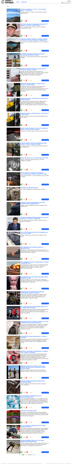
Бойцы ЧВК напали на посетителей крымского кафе (34, 157)
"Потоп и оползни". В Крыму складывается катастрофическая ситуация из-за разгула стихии (34, 173)
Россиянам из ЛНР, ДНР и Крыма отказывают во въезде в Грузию (34, 130)
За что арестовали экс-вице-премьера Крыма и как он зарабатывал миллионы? (34, 307)
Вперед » (34, 454)
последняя (30, 454)
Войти (69, 1)
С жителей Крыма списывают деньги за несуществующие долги (31, 396)
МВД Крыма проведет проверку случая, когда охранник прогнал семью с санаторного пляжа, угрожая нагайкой (33, 367)
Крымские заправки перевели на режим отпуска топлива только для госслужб (33, 69)
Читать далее (45, 20)
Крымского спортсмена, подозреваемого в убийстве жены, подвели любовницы (34, 352)
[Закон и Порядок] (7, 3)
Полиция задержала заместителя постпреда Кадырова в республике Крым (32, 441)
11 (31, 377)
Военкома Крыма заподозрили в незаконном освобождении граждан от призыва (32, 292)
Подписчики (24, 1)
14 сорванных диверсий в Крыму (29, 187)
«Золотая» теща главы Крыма (28, 410)
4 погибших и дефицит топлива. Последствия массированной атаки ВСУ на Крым (33, 54)
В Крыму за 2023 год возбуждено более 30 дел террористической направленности (33, 203)
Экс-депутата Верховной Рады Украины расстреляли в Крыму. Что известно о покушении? (35, 218)
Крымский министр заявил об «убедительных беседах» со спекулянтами (33, 84)
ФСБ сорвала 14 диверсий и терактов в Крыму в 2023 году (33, 189)
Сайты (17, 1)
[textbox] (28, 6)
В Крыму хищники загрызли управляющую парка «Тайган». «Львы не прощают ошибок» (34, 143)
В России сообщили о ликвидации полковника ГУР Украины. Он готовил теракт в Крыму (34, 24)
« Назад (20, 454)
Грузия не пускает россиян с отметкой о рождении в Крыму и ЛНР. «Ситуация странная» (34, 129)
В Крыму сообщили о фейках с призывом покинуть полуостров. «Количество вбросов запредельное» (34, 39)
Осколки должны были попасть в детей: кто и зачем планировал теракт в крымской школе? (34, 322)
